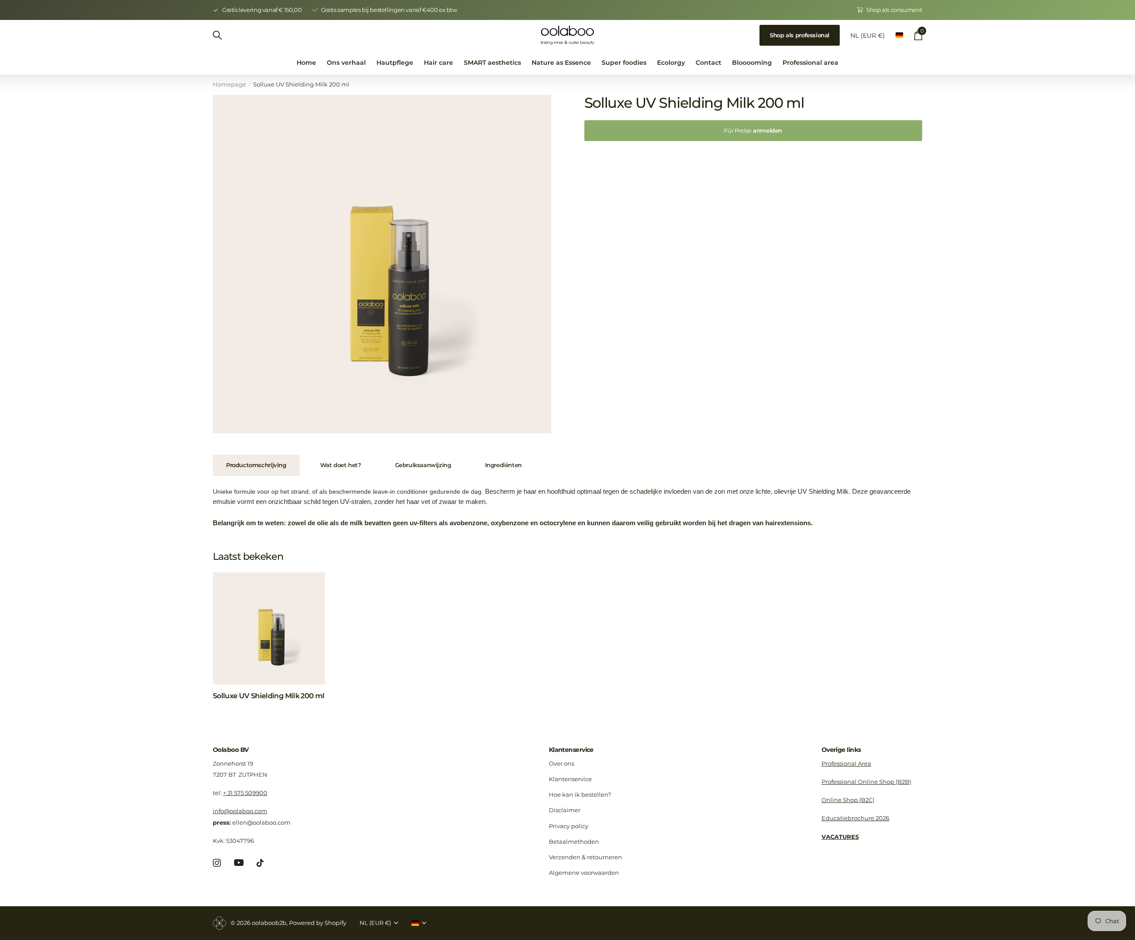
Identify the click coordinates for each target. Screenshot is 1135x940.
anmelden (753, 130)
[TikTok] (260, 863)
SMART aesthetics (492, 63)
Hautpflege (394, 63)
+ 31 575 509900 (245, 792)
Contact (708, 63)
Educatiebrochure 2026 (855, 818)
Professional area (810, 63)
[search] (217, 35)
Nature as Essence (561, 63)
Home (306, 63)
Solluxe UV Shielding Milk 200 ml (269, 696)
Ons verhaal (346, 63)
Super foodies (624, 63)
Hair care (438, 63)
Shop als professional (800, 35)
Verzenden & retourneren (585, 857)
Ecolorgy (671, 63)
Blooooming (752, 63)
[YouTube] (238, 862)
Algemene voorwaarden (584, 872)
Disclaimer (564, 810)
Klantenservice (571, 750)
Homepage (229, 84)
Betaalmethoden (574, 841)
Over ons (561, 763)
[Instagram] (217, 863)
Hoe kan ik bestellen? (580, 794)
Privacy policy (568, 826)
